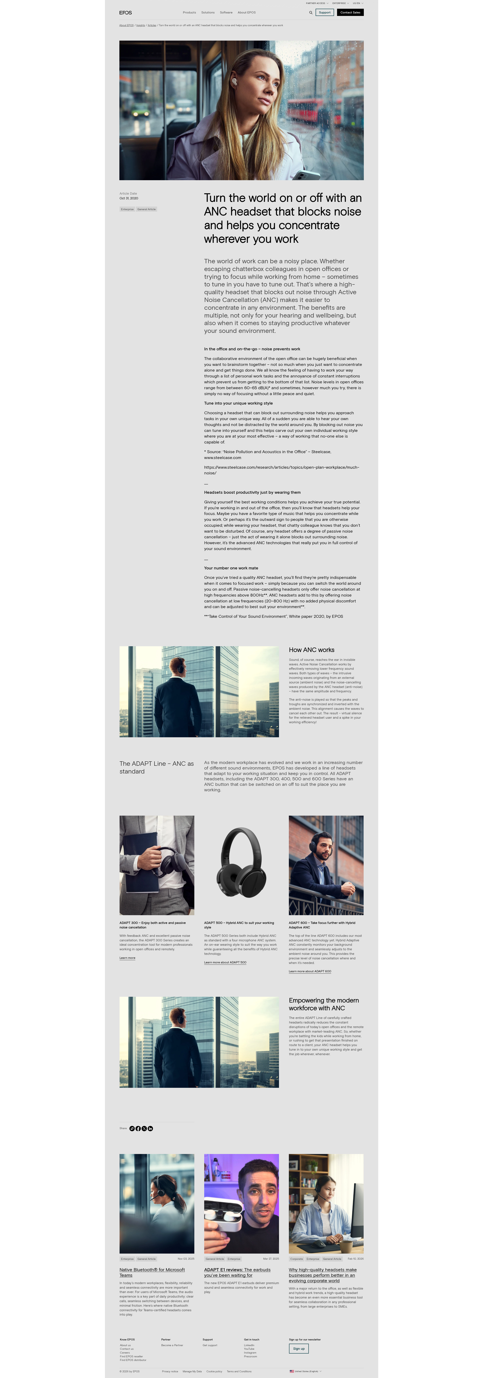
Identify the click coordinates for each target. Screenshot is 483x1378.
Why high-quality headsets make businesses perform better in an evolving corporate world (323, 1275)
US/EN (359, 4)
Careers (125, 1352)
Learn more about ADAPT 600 (310, 971)
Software (226, 12)
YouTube (249, 1349)
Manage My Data (192, 1371)
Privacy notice (170, 1371)
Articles (152, 25)
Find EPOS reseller (131, 1356)
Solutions (208, 12)
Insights (140, 25)
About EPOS (247, 12)
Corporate (296, 1259)
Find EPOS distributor (133, 1360)
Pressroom (250, 1356)
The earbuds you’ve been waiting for (237, 1273)
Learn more (127, 957)
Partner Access (315, 3)
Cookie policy (214, 1371)
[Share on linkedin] (150, 1128)
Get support (210, 1345)
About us (125, 1345)
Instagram (250, 1352)
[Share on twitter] (144, 1128)
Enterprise (339, 3)
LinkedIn (249, 1345)
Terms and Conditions (239, 1371)
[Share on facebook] (138, 1128)
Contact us (127, 1349)
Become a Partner (172, 1345)
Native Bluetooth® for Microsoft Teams (152, 1273)
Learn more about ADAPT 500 (225, 962)
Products (189, 12)
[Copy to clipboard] (132, 1128)
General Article (146, 209)
